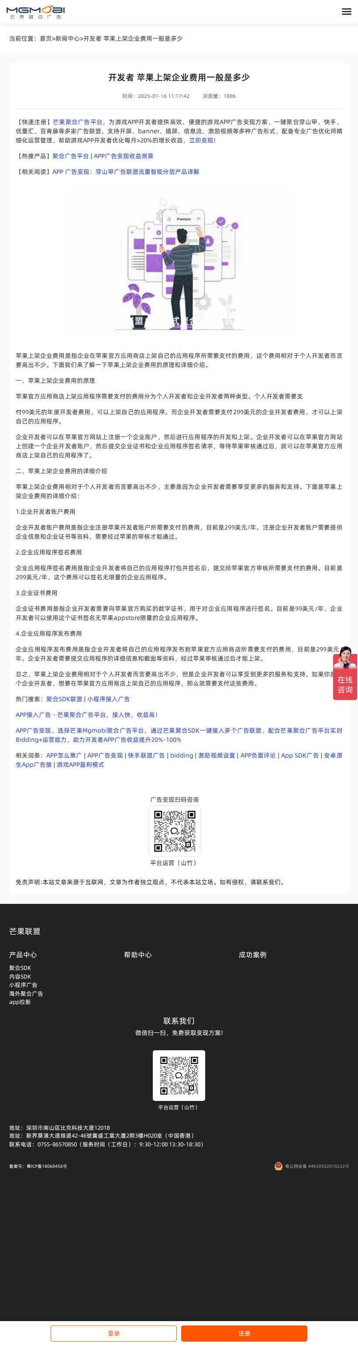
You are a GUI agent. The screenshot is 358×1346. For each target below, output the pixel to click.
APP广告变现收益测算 (124, 156)
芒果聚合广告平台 (78, 122)
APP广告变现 (105, 755)
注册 (244, 1333)
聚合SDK (20, 968)
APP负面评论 (258, 755)
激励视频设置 (216, 755)
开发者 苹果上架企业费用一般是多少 (133, 38)
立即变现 (201, 140)
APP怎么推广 (64, 755)
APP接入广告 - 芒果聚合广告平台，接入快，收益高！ (88, 714)
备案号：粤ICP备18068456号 (38, 1166)
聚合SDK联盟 (64, 699)
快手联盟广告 (146, 755)
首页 (46, 38)
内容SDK (20, 976)
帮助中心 (138, 954)
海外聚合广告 (26, 993)
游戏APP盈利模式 (80, 764)
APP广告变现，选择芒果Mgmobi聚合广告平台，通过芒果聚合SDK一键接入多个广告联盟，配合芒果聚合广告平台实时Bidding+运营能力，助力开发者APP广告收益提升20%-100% (179, 735)
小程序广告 (23, 985)
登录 (114, 1333)
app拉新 (20, 1002)
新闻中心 (67, 38)
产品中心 (23, 954)
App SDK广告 (300, 755)
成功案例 (253, 954)
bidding (181, 755)
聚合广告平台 (70, 156)
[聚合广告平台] (36, 12)
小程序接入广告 (108, 699)
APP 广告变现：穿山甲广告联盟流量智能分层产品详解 (126, 171)
